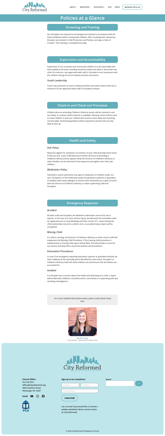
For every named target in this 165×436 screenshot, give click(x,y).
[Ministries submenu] (90, 7)
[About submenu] (76, 7)
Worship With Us (132, 7)
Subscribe (70, 398)
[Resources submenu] (104, 7)
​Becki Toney (82, 338)
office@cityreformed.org (34, 385)
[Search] (139, 383)
